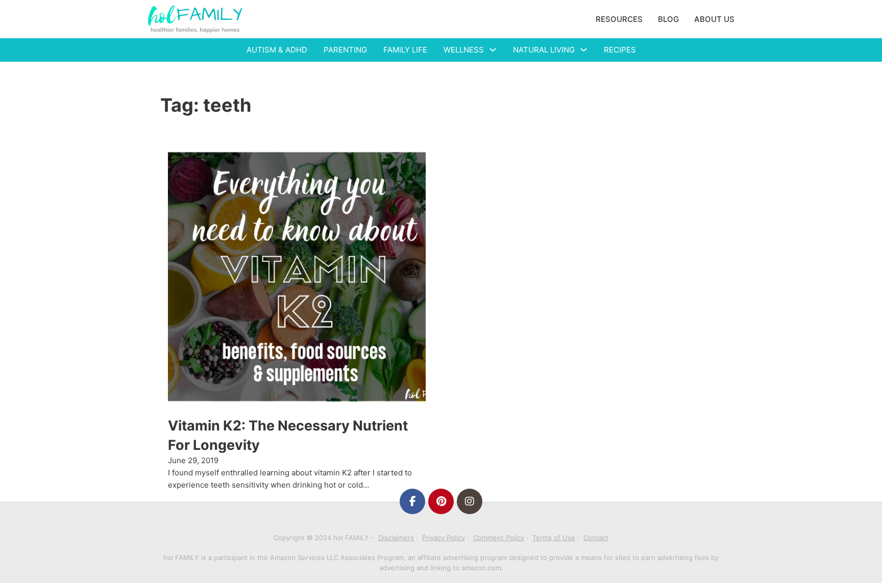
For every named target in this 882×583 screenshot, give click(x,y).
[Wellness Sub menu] (493, 50)
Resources (619, 19)
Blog (668, 19)
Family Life (405, 50)
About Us (714, 19)
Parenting (345, 50)
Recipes (620, 50)
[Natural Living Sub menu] (583, 50)
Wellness (464, 50)
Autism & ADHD (277, 50)
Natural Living (544, 50)
